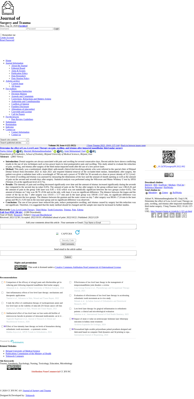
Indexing (10, 127)
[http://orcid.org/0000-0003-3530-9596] (87, 152)
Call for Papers (18, 114)
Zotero (165, 192)
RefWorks (168, 187)
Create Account (7, 37)
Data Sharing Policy (20, 78)
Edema (80, 210)
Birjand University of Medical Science (23, 351)
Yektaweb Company (15, 356)
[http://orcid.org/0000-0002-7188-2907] (14, 152)
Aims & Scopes (18, 71)
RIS (155, 185)
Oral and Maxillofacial (42, 215)
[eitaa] (184, 215)
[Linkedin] (172, 215)
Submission (11, 122)
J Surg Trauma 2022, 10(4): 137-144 (103, 145)
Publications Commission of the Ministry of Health (28, 353)
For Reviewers (12, 117)
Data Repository (18, 76)
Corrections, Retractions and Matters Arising (31, 99)
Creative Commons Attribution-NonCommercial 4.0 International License (88, 267)
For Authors (11, 88)
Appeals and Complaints (22, 96)
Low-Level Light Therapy (23, 210)
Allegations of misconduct (23, 109)
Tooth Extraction (55, 210)
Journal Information (14, 63)
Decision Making (19, 94)
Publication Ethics (19, 73)
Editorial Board (18, 68)
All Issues (15, 86)
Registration (11, 124)
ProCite (180, 185)
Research (18, 215)
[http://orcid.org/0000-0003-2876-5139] (55, 152)
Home (8, 60)
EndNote (163, 185)
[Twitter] (159, 215)
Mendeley (152, 192)
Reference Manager (153, 187)
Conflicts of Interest (20, 104)
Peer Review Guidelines (22, 119)
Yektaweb (30, 395)
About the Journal (19, 65)
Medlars (172, 185)
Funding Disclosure (20, 106)
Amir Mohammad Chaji (75, 151)
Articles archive (13, 81)
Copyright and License (21, 111)
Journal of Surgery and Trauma (37, 390)
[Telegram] (165, 215)
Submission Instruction (21, 91)
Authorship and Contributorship (25, 101)
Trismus (67, 210)
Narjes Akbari (6, 151)
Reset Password (7, 40)
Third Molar (41, 210)
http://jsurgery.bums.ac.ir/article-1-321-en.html (171, 211)
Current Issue (17, 83)
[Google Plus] (178, 215)
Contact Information (20, 132)
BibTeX (148, 185)
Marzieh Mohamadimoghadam (37, 151)
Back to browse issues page (133, 145)
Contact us (10, 129)
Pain (74, 210)
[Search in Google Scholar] (17, 152)
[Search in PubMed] (21, 152)
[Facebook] (153, 215)
